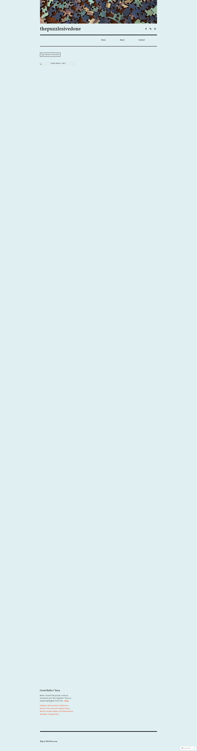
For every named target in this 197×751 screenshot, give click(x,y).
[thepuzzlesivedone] (98, 12)
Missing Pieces (68, 711)
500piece (44, 705)
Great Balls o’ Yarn (50, 690)
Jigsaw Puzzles (64, 708)
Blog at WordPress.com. (49, 741)
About (122, 40)
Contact (142, 40)
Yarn (57, 714)
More (66, 701)
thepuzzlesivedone (60, 29)
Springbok (44, 714)
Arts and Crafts (54, 705)
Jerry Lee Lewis (52, 708)
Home (103, 40)
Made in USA (58, 711)
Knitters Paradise (46, 711)
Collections (64, 705)
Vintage (51, 714)
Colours (43, 708)
